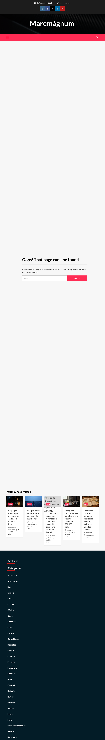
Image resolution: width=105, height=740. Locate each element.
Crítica (10, 627)
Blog (10, 504)
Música (10, 731)
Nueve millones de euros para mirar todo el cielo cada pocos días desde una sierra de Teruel (51, 521)
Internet (11, 702)
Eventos (11, 662)
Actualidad (12, 575)
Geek (9, 679)
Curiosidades (13, 639)
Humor (10, 697)
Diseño (10, 650)
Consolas (11, 621)
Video (59, 3)
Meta (9, 720)
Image (67, 3)
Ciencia (10, 593)
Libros (10, 714)
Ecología (11, 656)
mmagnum (13, 527)
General (11, 685)
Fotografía (12, 668)
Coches (10, 604)
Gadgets (11, 673)
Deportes (11, 645)
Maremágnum (52, 23)
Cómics (10, 610)
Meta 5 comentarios (16, 725)
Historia (11, 691)
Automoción (13, 581)
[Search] (97, 37)
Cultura (10, 633)
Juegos (10, 708)
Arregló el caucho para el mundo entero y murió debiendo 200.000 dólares (71, 518)
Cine (9, 598)
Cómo (10, 616)
